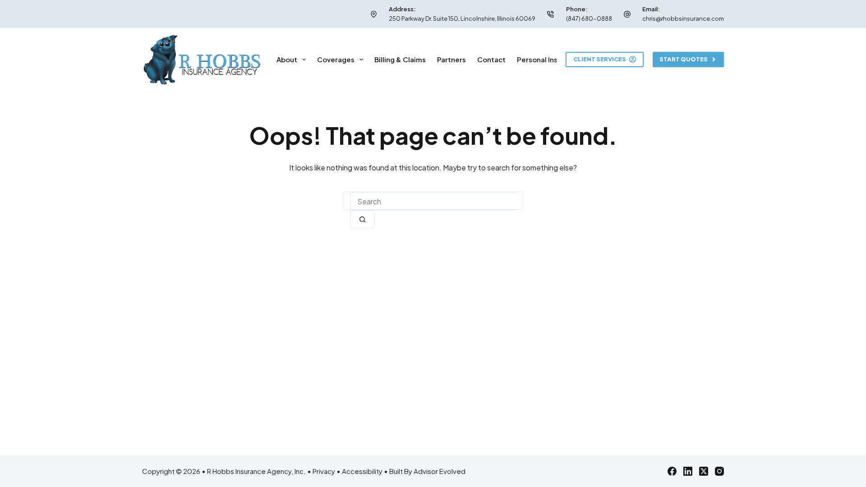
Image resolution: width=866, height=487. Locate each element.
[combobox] (433, 201)
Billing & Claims (400, 59)
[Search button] (362, 219)
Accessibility (362, 471)
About (286, 59)
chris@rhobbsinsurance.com (683, 18)
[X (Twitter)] (703, 471)
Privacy (324, 471)
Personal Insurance (549, 59)
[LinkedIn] (687, 471)
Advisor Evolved (439, 471)
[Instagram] (719, 471)
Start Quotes (683, 59)
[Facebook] (672, 471)
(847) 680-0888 (589, 18)
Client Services (599, 59)
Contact (491, 59)
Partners (451, 59)
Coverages (336, 59)
